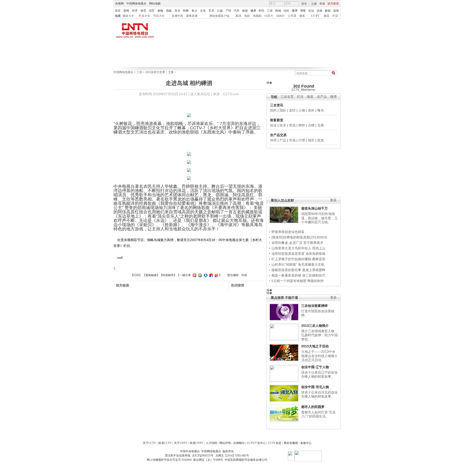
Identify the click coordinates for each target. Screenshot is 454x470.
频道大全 (128, 16)
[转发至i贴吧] (210, 275)
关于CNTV (181, 443)
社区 (286, 10)
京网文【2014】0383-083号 (232, 455)
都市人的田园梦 (312, 407)
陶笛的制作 (315, 281)
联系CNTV (196, 443)
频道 (326, 16)
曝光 (320, 110)
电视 (118, 16)
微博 (294, 10)
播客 (302, 16)
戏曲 (169, 10)
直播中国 (177, 16)
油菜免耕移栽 (315, 253)
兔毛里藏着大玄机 (311, 264)
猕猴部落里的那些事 (286, 270)
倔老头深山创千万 (314, 208)
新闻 (126, 10)
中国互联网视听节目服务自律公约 (246, 459)
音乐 (177, 10)
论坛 (311, 10)
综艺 (152, 10)
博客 (303, 10)
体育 (143, 10)
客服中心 (306, 443)
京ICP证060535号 (203, 455)
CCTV (315, 16)
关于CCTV (149, 443)
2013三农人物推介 (315, 325)
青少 (194, 10)
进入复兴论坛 (200, 94)
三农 (270, 10)
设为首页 (333, 3)
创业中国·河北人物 (315, 387)
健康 (253, 10)
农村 (311, 110)
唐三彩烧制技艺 (313, 275)
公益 (220, 10)
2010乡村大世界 (155, 72)
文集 (171, 72)
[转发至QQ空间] (199, 275)
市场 (292, 140)
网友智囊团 (291, 443)
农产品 (322, 96)
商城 (278, 10)
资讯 (292, 125)
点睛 (311, 125)
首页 (118, 10)
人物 (301, 110)
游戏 (336, 10)
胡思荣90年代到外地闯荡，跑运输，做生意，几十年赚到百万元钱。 (319, 218)
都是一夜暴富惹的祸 (286, 275)
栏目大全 (144, 16)
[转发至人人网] (205, 275)
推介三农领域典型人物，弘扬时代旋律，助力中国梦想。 (319, 335)
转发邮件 (168, 275)
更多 (333, 200)
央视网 (119, 3)
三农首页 (287, 96)
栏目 (335, 16)
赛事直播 (191, 16)
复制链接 (151, 275)
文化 (203, 10)
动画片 (280, 16)
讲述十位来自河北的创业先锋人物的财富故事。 (319, 394)
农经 (292, 110)
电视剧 (257, 16)
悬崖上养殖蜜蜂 (313, 270)
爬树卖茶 (318, 259)
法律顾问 (238, 443)
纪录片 (269, 16)
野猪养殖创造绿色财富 (288, 232)
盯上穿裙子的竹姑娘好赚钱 (291, 259)
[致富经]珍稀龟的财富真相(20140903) (299, 237)
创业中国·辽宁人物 (315, 367)
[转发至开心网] (194, 275)
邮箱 (328, 10)
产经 (228, 10)
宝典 (320, 125)
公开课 (292, 16)
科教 (186, 10)
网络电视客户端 (219, 16)
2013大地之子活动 (315, 346)
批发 (320, 140)
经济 (135, 10)
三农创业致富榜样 (314, 306)
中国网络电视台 (136, 3)
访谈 (319, 10)
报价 (311, 140)
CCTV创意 (274, 443)
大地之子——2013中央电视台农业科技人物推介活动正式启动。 (319, 356)
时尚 (261, 10)
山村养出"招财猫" (284, 264)
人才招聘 (211, 443)
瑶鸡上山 (318, 248)
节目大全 (159, 16)
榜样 (301, 125)
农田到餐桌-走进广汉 (286, 243)
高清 (238, 16)
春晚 (160, 10)
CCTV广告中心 (256, 443)
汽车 (237, 10)
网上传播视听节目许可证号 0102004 (169, 459)
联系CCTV (165, 443)
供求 (273, 140)
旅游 (245, 10)
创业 (273, 125)
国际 (282, 110)
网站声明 (225, 443)
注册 (314, 3)
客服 (322, 3)
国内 (273, 110)
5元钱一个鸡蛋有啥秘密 (288, 281)
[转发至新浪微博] (215, 275)
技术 (282, 125)
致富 (310, 96)
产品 (282, 140)
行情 (301, 140)
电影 (247, 16)
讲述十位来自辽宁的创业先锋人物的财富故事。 (319, 375)
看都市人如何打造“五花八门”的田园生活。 (318, 414)
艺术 (211, 10)
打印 (136, 275)
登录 (304, 3)
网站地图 (155, 3)
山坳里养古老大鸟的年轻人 (291, 248)
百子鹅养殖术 (313, 243)
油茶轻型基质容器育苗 (288, 253)
